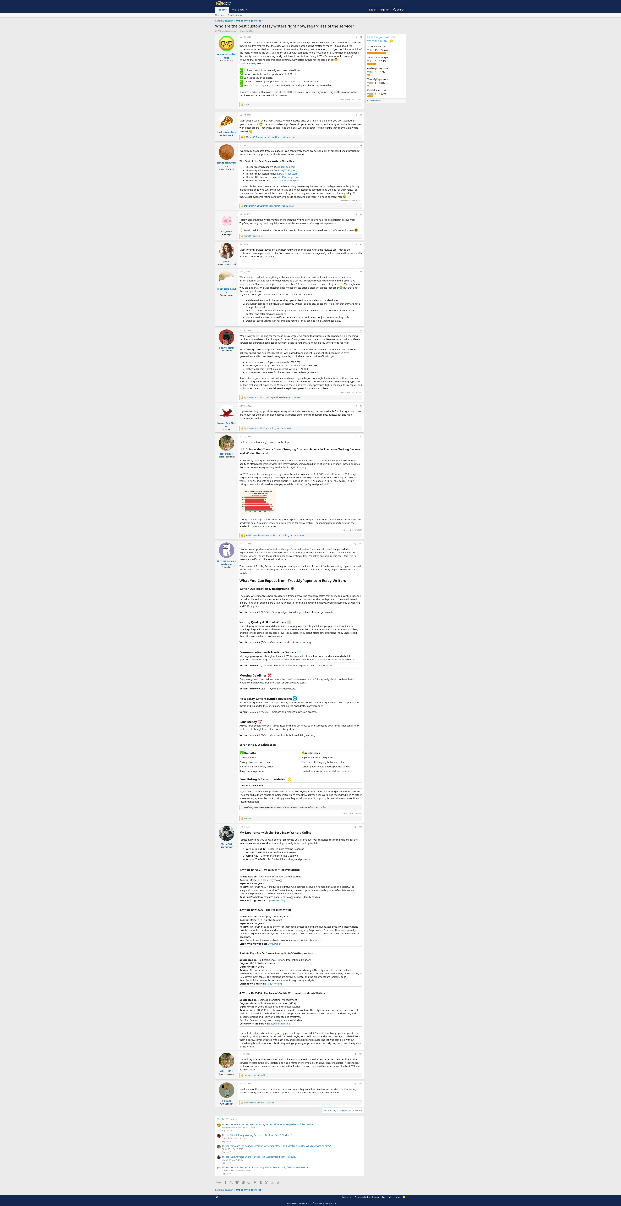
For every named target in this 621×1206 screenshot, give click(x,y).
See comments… (374, 100)
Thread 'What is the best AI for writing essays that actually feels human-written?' (266, 1167)
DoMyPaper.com (288, 173)
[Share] (356, 37)
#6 (361, 271)
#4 (361, 214)
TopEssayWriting (276, 900)
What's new (237, 9)
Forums (222, 9)
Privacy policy (378, 1197)
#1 (361, 37)
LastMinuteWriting (279, 1023)
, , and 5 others (269, 206)
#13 (360, 1083)
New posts (220, 15)
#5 (361, 244)
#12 (360, 1054)
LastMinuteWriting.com (287, 180)
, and (268, 428)
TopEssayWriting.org (285, 170)
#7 (361, 330)
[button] (247, 10)
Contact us (347, 1197)
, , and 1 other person (270, 137)
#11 (360, 826)
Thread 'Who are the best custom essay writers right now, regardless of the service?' (268, 1124)
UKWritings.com (289, 177)
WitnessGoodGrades (227, 30)
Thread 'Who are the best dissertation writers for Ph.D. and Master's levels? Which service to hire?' (276, 1145)
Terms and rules (362, 1197)
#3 (361, 145)
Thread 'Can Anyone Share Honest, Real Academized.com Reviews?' (259, 1156)
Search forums (235, 15)
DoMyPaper (274, 943)
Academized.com (285, 166)
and (253, 236)
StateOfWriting (273, 983)
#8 (361, 405)
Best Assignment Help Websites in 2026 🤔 (381, 39)
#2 (361, 115)
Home (398, 1197)
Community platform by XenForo (310, 1203)
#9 (361, 436)
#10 (360, 543)
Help (390, 1197)
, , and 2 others (272, 397)
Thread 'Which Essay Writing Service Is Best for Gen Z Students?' (257, 1135)
